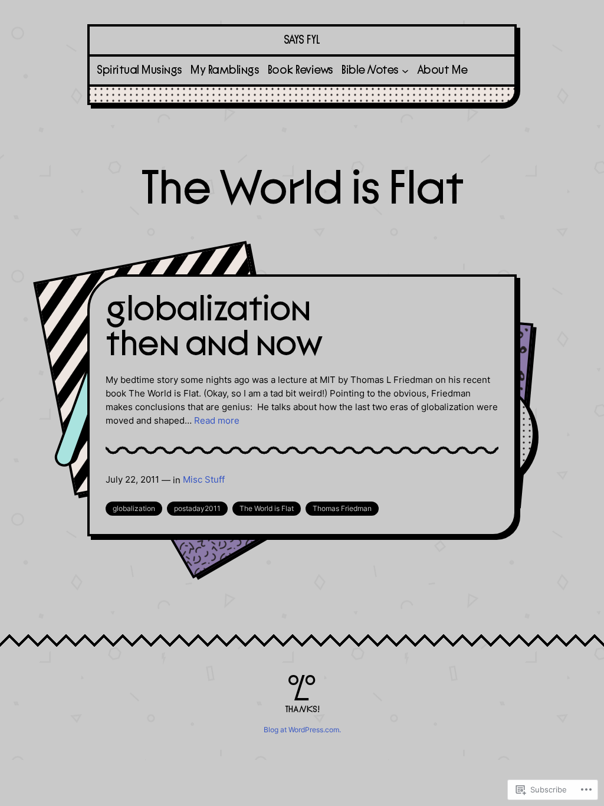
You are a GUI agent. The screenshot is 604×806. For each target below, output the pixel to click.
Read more (216, 420)
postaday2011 (197, 508)
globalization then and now (214, 327)
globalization (134, 508)
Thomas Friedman (342, 508)
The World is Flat (266, 508)
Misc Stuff (204, 479)
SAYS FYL (302, 40)
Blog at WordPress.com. (302, 729)
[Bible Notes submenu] (405, 70)
